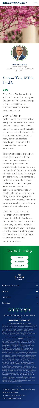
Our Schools (6, 297)
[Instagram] (17, 310)
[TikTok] (29, 310)
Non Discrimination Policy (28, 389)
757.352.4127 (25, 320)
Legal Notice (6, 389)
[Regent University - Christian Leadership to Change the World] (19, 276)
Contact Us (6, 303)
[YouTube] (25, 310)
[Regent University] (14, 3)
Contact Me (19, 71)
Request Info (19, 262)
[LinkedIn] (21, 310)
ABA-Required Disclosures (10, 392)
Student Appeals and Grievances (12, 398)
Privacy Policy (15, 389)
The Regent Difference (10, 285)
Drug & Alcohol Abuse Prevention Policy (14, 395)
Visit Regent (19, 266)
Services (5, 291)
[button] (19, 285)
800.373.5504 (14, 320)
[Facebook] (13, 310)
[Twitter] (10, 310)
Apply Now (19, 258)
